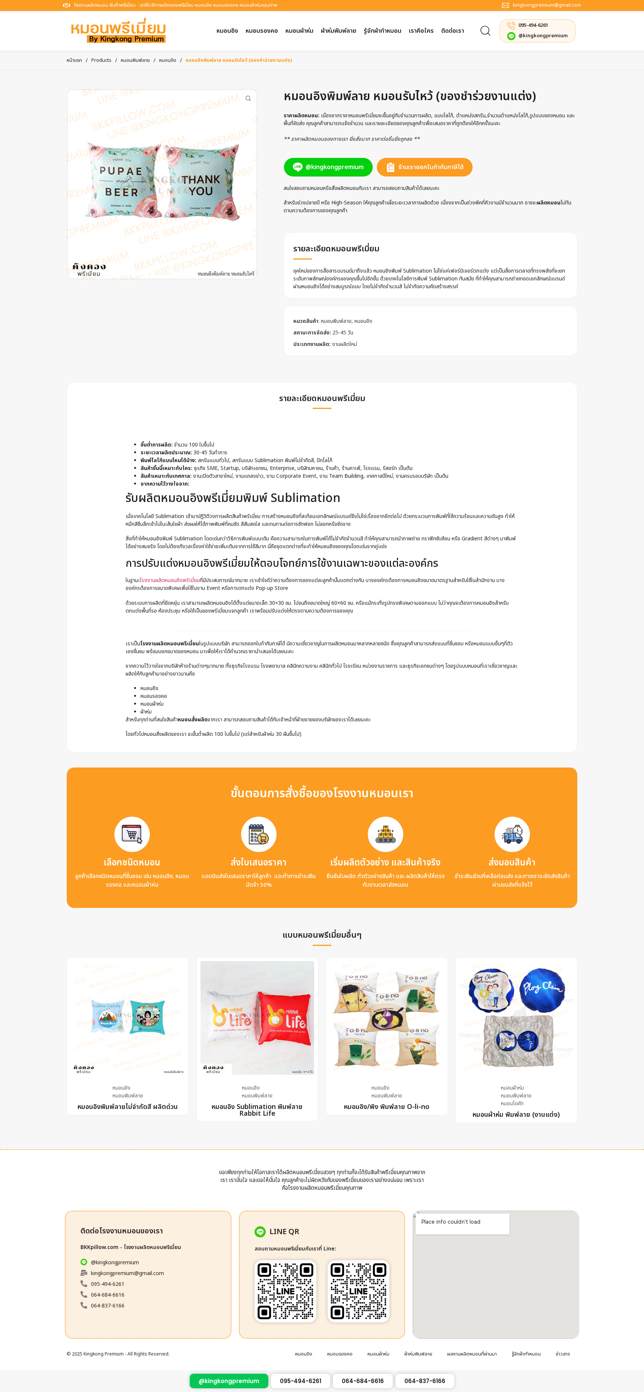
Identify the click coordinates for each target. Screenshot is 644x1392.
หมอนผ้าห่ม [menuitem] (378, 1354)
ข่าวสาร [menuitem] (563, 1354)
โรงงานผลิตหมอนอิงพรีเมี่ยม (170, 580)
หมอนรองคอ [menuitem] (340, 1354)
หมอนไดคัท (512, 1103)
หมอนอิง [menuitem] (303, 1354)
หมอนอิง (167, 60)
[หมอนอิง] (162, 184)
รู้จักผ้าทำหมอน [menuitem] (526, 1354)
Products (101, 60)
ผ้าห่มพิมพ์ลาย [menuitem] (418, 1354)
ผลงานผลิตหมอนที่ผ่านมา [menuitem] (472, 1354)
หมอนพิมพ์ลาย (135, 60)
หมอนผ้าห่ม (512, 1088)
